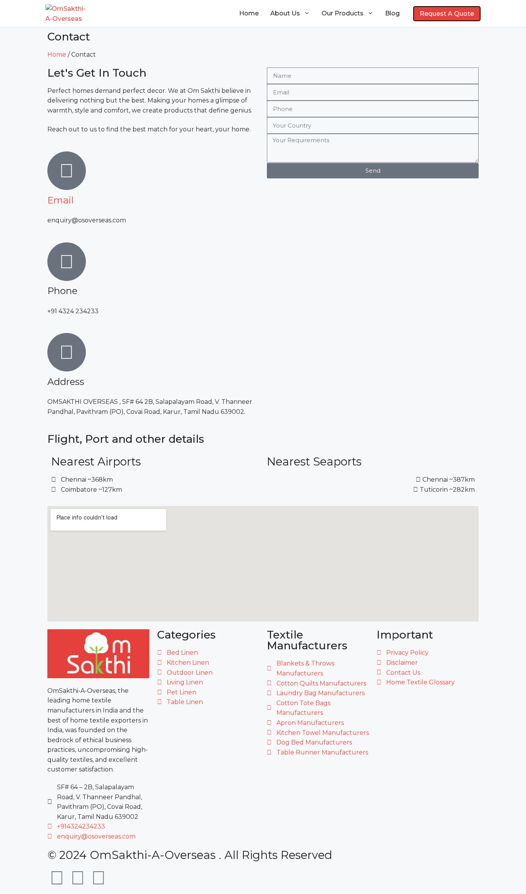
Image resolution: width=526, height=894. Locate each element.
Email (60, 200)
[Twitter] (57, 877)
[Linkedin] (98, 877)
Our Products (343, 13)
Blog (392, 13)
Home (249, 13)
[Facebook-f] (77, 877)
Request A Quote (447, 13)
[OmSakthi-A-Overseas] (65, 13)
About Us (285, 13)
